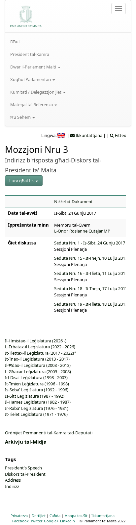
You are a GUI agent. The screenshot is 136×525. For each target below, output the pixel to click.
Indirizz (12, 486)
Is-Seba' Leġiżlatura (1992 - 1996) (36, 390)
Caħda (55, 515)
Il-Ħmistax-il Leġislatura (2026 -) (35, 341)
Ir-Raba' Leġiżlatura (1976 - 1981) (36, 408)
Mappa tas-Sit (75, 515)
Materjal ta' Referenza (32, 105)
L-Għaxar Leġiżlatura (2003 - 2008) (38, 371)
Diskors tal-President (25, 474)
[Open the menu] (118, 8)
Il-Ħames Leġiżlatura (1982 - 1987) (38, 402)
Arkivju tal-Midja (26, 441)
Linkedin (67, 520)
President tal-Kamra (29, 54)
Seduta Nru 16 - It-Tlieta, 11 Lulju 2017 (90, 273)
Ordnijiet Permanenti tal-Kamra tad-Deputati (48, 433)
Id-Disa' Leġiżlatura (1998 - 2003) (36, 377)
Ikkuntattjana (103, 515)
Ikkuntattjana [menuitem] (88, 135)
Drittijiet (39, 515)
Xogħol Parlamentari (31, 79)
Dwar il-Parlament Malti (33, 67)
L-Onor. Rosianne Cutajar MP (82, 231)
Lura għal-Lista (23, 181)
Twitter (36, 520)
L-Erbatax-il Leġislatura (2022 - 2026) (40, 347)
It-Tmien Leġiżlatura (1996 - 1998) (37, 384)
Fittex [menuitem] (120, 135)
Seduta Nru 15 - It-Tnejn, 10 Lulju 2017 (90, 258)
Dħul (14, 42)
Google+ (51, 520)
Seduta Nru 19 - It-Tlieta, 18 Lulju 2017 (90, 304)
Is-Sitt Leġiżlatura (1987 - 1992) (34, 396)
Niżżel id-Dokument (73, 201)
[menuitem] (68, 41)
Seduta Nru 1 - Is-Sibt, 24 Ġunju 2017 (89, 243)
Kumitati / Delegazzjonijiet (36, 92)
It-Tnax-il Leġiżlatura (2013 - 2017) (37, 359)
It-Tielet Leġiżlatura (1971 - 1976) (36, 414)
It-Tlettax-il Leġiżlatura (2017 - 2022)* (40, 353)
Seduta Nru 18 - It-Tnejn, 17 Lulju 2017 (90, 288)
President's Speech (23, 468)
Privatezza (19, 515)
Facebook (20, 520)
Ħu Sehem (21, 117)
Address (13, 480)
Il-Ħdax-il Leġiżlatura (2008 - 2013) (38, 365)
